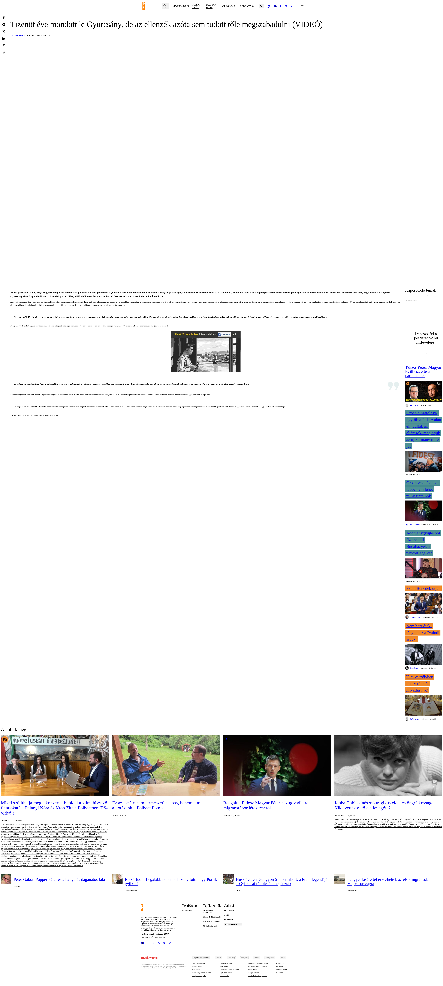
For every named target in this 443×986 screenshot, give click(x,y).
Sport (239, 890)
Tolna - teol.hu (280, 963)
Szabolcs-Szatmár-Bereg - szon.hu (257, 976)
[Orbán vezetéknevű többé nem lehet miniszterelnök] (423, 511)
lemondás (416, 296)
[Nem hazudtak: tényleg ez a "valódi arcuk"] (423, 654)
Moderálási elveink (210, 926)
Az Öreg (423, 405)
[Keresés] (261, 6)
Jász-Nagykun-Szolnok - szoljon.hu (258, 963)
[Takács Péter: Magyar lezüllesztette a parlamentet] (423, 391)
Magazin (244, 958)
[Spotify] (164, 943)
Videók (226, 915)
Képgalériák (228, 919)
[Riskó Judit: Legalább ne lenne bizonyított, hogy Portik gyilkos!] (117, 879)
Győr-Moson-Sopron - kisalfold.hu (229, 969)
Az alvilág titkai (131, 890)
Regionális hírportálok (201, 958)
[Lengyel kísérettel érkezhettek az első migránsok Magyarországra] (339, 879)
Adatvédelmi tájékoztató (208, 911)
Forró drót (196, 6)
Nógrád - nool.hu (252, 969)
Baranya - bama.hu (197, 966)
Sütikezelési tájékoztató (212, 917)
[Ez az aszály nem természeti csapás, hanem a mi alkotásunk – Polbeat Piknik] (166, 765)
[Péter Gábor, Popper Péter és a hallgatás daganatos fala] (6, 879)
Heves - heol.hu (224, 976)
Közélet (218, 958)
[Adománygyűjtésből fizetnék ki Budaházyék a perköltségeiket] (423, 568)
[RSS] (291, 6)
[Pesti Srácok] (150, 6)
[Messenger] (4, 24)
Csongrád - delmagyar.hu (199, 976)
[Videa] (275, 6)
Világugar (228, 6)
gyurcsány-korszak (429, 296)
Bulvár (256, 958)
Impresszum (187, 910)
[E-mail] (4, 45)
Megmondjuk (181, 6)
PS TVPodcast (229, 910)
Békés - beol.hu (196, 969)
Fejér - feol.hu (224, 966)
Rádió (283, 958)
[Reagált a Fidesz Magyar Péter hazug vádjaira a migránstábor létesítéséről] (277, 765)
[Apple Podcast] (170, 943)
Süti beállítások (231, 924)
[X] (286, 6)
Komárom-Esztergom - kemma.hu (257, 966)
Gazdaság (231, 958)
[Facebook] (281, 6)
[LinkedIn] (4, 38)
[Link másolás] (4, 52)
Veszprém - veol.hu (281, 969)
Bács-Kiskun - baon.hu (198, 963)
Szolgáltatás (269, 958)
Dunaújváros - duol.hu (226, 963)
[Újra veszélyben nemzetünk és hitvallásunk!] (423, 705)
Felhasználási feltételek (211, 921)
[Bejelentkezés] (268, 6)
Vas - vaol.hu (279, 966)
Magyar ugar (211, 6)
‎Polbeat (115, 815)
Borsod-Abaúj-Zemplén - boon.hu (201, 973)
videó (408, 296)
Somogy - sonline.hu (253, 973)
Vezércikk (426, 617)
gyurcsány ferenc (412, 300)
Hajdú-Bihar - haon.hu (226, 973)
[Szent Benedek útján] (423, 603)
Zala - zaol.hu (279, 973)
